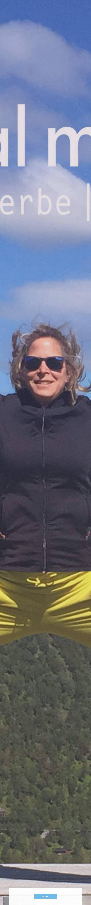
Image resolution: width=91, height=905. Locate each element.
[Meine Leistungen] (40, 435)
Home (45, 896)
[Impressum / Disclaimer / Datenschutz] (56, 435)
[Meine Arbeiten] (45, 435)
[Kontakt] (51, 435)
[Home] (34, 435)
